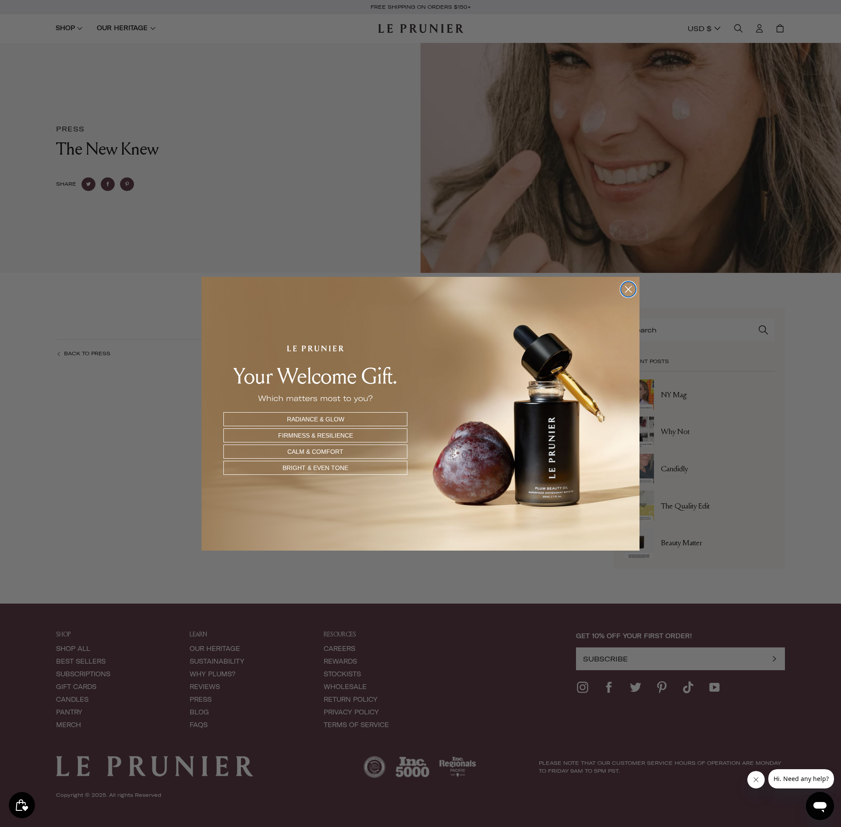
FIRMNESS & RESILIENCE (315, 435)
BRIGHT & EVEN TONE (315, 467)
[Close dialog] (628, 289)
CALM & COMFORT (315, 451)
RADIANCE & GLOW (315, 419)
